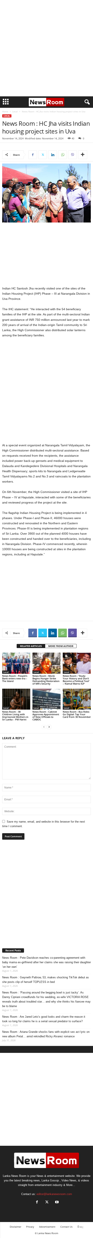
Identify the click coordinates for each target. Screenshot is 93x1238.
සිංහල (80, 1226)
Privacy (30, 1226)
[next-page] (49, 727)
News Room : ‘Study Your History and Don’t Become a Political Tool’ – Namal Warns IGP (76, 679)
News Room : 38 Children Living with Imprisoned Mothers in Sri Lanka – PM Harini (15, 715)
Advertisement (47, 1226)
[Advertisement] (46, 48)
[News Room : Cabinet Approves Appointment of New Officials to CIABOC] (46, 699)
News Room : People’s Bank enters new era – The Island (14, 678)
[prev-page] (44, 727)
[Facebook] (32, 154)
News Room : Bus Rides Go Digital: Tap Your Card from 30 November (77, 714)
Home (5, 111)
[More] (82, 154)
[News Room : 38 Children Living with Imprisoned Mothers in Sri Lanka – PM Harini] (16, 699)
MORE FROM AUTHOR (60, 646)
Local (15, 111)
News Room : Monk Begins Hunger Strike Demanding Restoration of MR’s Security (45, 679)
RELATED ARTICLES (31, 646)
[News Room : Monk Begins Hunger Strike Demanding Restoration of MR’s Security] (46, 663)
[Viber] (72, 154)
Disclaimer (15, 1226)
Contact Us (66, 1226)
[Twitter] (42, 154)
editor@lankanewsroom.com (54, 1194)
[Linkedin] (52, 154)
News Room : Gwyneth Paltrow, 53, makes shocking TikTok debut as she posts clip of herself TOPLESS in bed (45, 980)
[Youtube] (56, 1202)
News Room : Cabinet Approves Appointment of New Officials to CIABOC (45, 715)
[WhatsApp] (62, 154)
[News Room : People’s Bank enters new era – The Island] (16, 663)
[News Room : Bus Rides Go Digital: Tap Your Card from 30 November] (77, 699)
